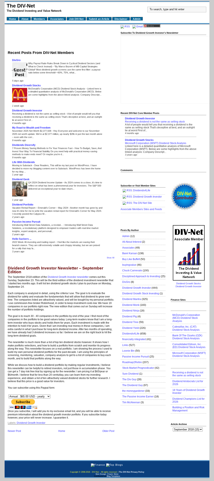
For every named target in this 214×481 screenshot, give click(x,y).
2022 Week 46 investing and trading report (34, 242)
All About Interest (131, 241)
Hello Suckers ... (21, 238)
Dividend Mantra (131, 299)
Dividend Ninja (130, 310)
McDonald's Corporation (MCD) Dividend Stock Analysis (57, 88)
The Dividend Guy (132, 385)
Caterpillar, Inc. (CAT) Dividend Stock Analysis (186, 328)
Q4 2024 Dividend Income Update (45, 182)
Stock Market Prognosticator (138, 367)
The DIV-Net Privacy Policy (131, 472)
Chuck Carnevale (132, 270)
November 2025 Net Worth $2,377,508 (32, 131)
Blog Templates (113, 476)
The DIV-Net (21, 6)
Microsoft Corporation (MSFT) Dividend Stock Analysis (155, 143)
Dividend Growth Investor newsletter (68, 277)
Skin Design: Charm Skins (107, 474)
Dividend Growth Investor (27, 110)
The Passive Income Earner (138, 396)
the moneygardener (133, 390)
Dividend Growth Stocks (26, 85)
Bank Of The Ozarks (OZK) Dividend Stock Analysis (187, 337)
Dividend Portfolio (22, 204)
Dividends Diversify (24, 145)
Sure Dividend (130, 373)
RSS (127, 26)
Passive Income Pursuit (26, 221)
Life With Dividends (23, 162)
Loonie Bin (128, 350)
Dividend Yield (130, 328)
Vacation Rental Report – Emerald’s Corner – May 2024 (40, 208)
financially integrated (134, 339)
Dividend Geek (20, 179)
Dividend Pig (129, 316)
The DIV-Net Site (142, 203)
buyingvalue (129, 264)
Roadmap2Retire (132, 362)
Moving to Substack (22, 165)
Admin (126, 236)
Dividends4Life (141, 190)
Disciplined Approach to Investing (141, 276)
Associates (128, 247)
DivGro (16, 60)
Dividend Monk (130, 305)
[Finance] (98, 464)
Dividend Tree (130, 322)
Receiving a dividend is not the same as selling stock (39, 113)
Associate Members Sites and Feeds (141, 209)
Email (139, 26)
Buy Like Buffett (131, 259)
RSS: (129, 196)
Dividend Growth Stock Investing (140, 293)
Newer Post (14, 431)
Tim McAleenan (131, 402)
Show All (110, 258)
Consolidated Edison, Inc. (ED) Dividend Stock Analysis (188, 346)
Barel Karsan (129, 253)
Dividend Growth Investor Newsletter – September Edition (55, 270)
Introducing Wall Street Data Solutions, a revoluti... (37, 225)
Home (61, 431)
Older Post (108, 431)
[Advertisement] (61, 36)
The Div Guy (129, 379)
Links (125, 345)
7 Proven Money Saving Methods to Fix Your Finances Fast (42, 148)
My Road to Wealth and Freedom (31, 127)
